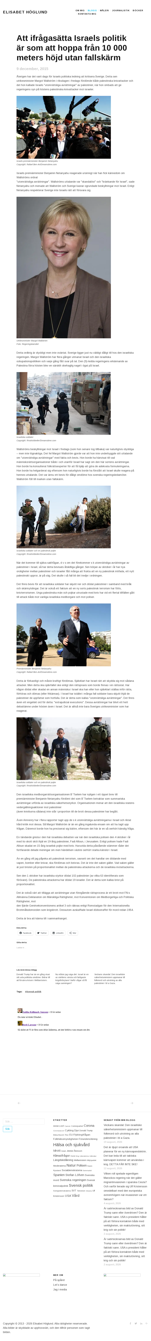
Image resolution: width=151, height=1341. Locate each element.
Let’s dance (60, 1284)
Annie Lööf (58, 1126)
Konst (73, 1156)
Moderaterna (59, 1165)
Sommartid (87, 1170)
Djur (76, 1130)
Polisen (82, 1165)
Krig (77, 1156)
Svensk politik (33, 991)
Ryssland (57, 1170)
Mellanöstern (80, 1160)
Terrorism (81, 1191)
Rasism (89, 1166)
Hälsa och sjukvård (71, 1144)
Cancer (67, 1126)
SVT (74, 1190)
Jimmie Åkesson (74, 1151)
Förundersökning (88, 1139)
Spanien (59, 1175)
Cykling (69, 1130)
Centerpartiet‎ (77, 1126)
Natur (71, 1165)
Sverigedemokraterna (62, 1191)
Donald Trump (86, 1130)
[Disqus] (75, 1044)
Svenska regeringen (73, 1180)
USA (68, 1195)
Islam (63, 1151)
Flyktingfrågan (81, 1134)
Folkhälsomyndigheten (65, 1139)
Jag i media (60, 1289)
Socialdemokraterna (72, 1170)
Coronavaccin (58, 1131)
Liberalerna (84, 1156)
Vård (75, 1196)
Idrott (57, 1150)
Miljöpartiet (91, 1160)
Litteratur (93, 1156)
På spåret (59, 1280)
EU (71, 1134)
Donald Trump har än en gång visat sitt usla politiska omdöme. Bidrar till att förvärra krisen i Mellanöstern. (33, 977)
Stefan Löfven (74, 1175)
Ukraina (89, 1191)
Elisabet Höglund (25, 12)
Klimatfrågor (61, 1155)
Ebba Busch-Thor (61, 1135)
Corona (89, 1125)
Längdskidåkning (63, 1160)
